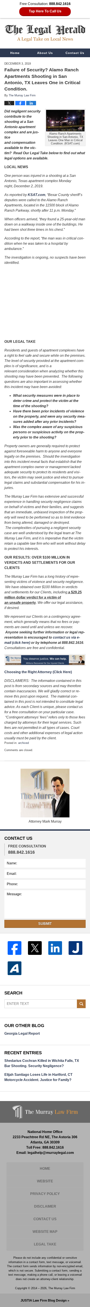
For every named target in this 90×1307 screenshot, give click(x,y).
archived (23, 743)
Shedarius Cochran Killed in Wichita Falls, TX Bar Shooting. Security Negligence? (41, 1063)
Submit (45, 923)
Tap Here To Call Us (45, 11)
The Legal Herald (45, 33)
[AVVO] (14, 968)
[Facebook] (14, 948)
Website (45, 1181)
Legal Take (45, 1244)
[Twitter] (35, 948)
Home (15, 53)
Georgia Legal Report (22, 1033)
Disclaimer (45, 1206)
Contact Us (75, 53)
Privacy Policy (45, 1194)
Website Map (45, 1231)
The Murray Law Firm (61, 1288)
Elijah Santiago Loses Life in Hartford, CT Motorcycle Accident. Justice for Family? (38, 1077)
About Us (45, 53)
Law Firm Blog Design (44, 1300)
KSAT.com (36, 195)
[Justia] (75, 948)
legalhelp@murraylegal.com (51, 1153)
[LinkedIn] (55, 948)
